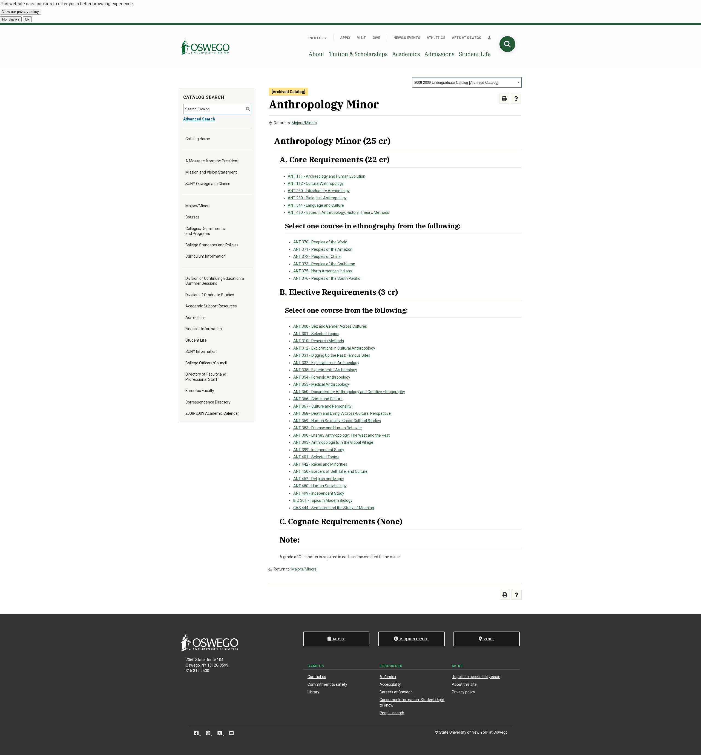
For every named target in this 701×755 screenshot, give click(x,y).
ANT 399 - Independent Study (318, 450)
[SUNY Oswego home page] (205, 46)
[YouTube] (231, 733)
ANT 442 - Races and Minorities (320, 464)
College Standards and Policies (212, 245)
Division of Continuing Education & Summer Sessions (214, 281)
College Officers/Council (206, 363)
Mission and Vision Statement (211, 172)
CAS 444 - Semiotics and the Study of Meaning (333, 508)
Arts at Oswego (466, 38)
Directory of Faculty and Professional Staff (205, 376)
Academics (406, 54)
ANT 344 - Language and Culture (316, 205)
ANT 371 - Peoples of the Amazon (322, 249)
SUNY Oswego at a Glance (207, 183)
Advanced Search (199, 119)
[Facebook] (197, 733)
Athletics (436, 38)
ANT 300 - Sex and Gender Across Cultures (330, 326)
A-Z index (388, 677)
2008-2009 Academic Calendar (212, 413)
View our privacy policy (20, 12)
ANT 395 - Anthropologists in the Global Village (333, 442)
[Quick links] (489, 38)
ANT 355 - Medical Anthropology (321, 384)
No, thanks (10, 19)
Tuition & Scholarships (358, 54)
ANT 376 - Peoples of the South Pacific (326, 278)
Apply (345, 38)
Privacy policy (463, 692)
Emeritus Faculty (199, 390)
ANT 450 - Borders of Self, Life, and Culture (330, 471)
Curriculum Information (205, 256)
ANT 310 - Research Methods (318, 341)
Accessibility (390, 684)
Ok (27, 19)
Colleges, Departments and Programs (205, 231)
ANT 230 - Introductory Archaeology (319, 191)
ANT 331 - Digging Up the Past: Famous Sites (331, 355)
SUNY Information (201, 351)
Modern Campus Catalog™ (421, 622)
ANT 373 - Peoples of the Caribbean (324, 264)
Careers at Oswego (396, 692)
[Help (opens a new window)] (516, 99)
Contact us (317, 677)
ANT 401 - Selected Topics (316, 457)
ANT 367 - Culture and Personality (322, 406)
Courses (192, 217)
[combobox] (467, 82)
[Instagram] (208, 733)
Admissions (439, 54)
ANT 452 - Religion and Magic (318, 479)
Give (376, 38)
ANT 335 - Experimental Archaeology (325, 370)
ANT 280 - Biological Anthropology (317, 198)
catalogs (268, 622)
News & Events (406, 38)
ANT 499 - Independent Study (318, 493)
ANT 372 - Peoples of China (317, 256)
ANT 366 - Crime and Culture (318, 399)
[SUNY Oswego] (209, 649)
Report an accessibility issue (476, 677)
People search (392, 713)
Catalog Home (197, 139)
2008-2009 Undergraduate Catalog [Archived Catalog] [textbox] (456, 82)
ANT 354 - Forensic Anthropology (321, 377)
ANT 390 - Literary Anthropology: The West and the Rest (341, 435)
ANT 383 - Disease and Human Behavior (327, 428)
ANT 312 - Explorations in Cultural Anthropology (334, 348)
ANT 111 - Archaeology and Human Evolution (326, 176)
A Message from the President (212, 161)
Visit (361, 38)
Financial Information (203, 329)
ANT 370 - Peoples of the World (320, 242)
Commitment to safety (327, 684)
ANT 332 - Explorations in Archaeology (326, 363)
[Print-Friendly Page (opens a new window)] (504, 99)
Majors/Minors (198, 206)
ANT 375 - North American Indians (322, 271)
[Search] (507, 44)
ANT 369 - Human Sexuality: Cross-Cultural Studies (337, 421)
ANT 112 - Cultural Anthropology (316, 183)
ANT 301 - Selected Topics (316, 334)
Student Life (475, 54)
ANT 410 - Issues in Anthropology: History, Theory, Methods (338, 212)
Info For (316, 38)
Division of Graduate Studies (209, 295)
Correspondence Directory (208, 402)
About (316, 54)
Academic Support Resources (211, 306)
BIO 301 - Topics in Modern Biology (322, 500)
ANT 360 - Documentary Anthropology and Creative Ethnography (349, 392)
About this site (464, 684)
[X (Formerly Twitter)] (220, 733)
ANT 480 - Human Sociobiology (320, 486)
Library (313, 692)
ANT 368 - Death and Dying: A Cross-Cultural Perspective (342, 413)
